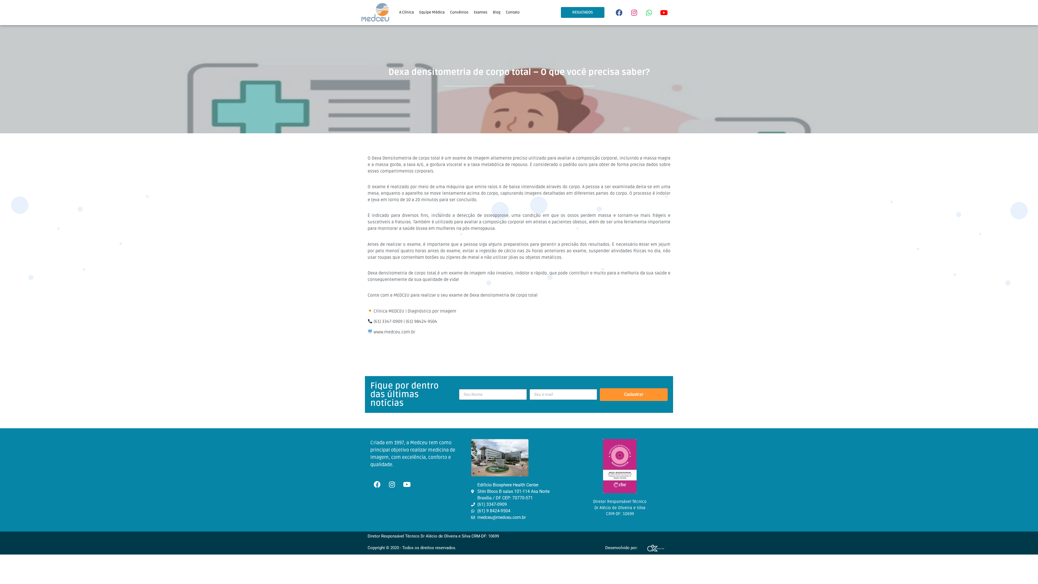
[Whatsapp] (649, 12)
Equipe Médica (432, 12)
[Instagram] (634, 12)
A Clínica (406, 12)
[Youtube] (664, 12)
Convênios (459, 12)
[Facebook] (619, 12)
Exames (480, 12)
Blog (496, 12)
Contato (513, 12)
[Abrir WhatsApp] (1024, 570)
